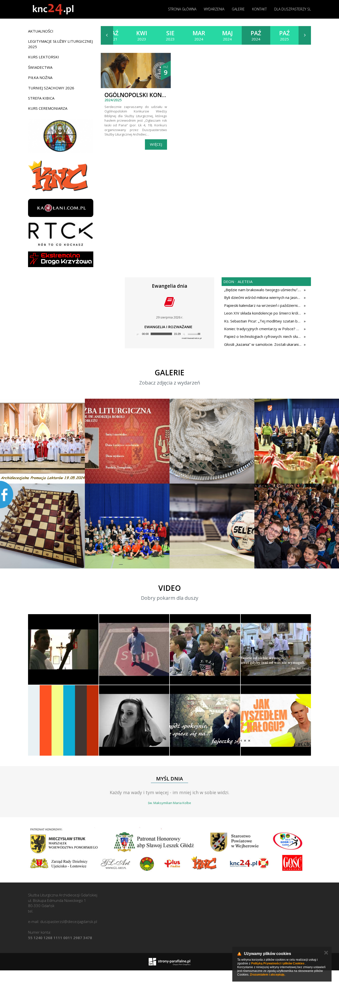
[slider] (195, 333)
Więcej (156, 144)
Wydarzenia (214, 9)
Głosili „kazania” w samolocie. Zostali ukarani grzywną (262, 344)
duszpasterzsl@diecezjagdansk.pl (68, 921)
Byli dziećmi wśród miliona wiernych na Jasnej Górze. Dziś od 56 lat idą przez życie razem (262, 297)
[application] (168, 334)
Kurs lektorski (43, 56)
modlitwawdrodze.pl (192, 338)
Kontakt (259, 9)
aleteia (244, 281)
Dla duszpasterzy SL (292, 9)
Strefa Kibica (41, 98)
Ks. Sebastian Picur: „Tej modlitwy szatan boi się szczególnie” (262, 320)
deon (228, 281)
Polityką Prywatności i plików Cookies (278, 963)
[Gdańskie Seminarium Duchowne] (60, 136)
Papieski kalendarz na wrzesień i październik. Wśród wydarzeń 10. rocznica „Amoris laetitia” (262, 305)
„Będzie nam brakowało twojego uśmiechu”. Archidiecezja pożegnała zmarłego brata (262, 289)
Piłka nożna (40, 77)
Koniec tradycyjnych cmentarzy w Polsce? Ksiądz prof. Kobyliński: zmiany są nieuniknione (262, 328)
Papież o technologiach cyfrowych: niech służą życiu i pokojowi (262, 336)
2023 (141, 35)
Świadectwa (40, 67)
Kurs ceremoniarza (47, 108)
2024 (199, 35)
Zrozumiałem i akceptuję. (267, 974)
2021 (113, 35)
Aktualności (40, 31)
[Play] (138, 334)
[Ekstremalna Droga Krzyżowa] (60, 259)
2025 (284, 35)
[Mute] (185, 334)
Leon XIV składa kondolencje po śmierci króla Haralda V (262, 313)
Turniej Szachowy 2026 (51, 87)
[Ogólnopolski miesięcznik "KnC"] (60, 176)
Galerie (238, 9)
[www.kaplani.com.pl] (60, 208)
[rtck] (60, 234)
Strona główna (182, 9)
